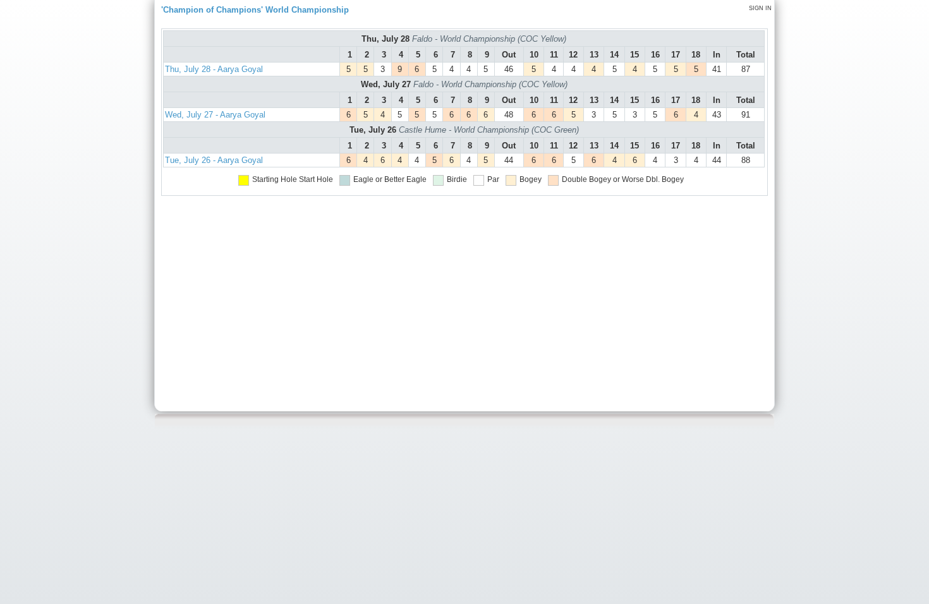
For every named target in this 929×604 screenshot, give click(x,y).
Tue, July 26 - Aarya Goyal (214, 160)
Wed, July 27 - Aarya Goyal (215, 114)
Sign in (760, 8)
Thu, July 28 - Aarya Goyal (214, 69)
